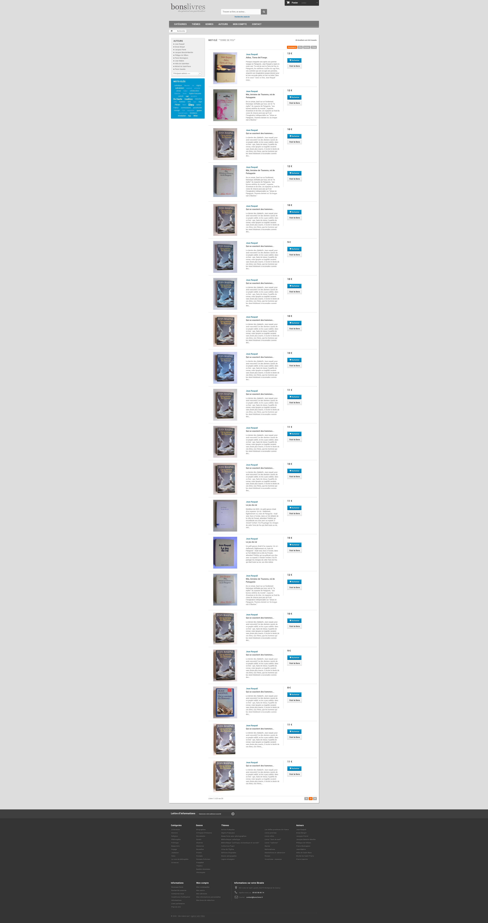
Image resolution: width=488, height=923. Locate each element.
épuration (194, 96)
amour (178, 91)
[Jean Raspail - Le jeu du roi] (225, 516)
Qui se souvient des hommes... (260, 133)
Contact (257, 24)
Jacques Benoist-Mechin (184, 52)
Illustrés (199, 843)
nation (198, 105)
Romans (199, 856)
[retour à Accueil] (171, 31)
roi (187, 96)
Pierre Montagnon (181, 58)
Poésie (199, 853)
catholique (178, 85)
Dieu (191, 105)
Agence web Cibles (198, 916)
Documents (200, 836)
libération (177, 93)
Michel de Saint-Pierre (183, 66)
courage (177, 110)
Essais (198, 839)
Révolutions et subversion (275, 853)
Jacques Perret (180, 50)
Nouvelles (200, 849)
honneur (182, 102)
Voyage (174, 849)
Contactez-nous (177, 894)
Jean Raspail (179, 44)
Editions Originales (228, 853)
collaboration (194, 91)
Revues (267, 856)
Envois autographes (229, 856)
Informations (176, 900)
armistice (197, 88)
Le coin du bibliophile (179, 859)
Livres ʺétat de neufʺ (273, 839)
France (176, 108)
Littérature (175, 829)
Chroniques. (201, 872)
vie (193, 85)
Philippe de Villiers (181, 55)
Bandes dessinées (203, 869)
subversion (179, 88)
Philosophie (176, 839)
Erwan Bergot (180, 47)
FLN (183, 110)
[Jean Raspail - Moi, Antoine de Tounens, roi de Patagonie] (225, 105)
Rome (184, 93)
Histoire (174, 833)
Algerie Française (228, 833)
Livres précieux (270, 833)
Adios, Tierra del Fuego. (256, 57)
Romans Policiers (203, 859)
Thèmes (196, 24)
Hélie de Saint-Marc (182, 64)
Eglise (185, 91)
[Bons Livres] (194, 7)
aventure (189, 88)
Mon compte (240, 24)
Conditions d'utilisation (180, 897)
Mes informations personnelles (208, 897)
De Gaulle (177, 99)
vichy (175, 102)
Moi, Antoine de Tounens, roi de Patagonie (260, 96)
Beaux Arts (175, 846)
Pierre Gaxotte (180, 69)
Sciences (175, 863)
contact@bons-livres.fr (254, 897)
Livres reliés (269, 836)
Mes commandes (202, 887)
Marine (267, 846)
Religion (174, 836)
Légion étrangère (227, 859)
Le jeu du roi (251, 505)
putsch (181, 96)
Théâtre (199, 866)
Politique (175, 843)
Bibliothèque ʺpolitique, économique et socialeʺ (240, 843)
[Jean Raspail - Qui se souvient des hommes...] (225, 144)
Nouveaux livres (177, 887)
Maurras (187, 85)
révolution (182, 115)
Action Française (227, 829)
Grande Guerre (182, 113)
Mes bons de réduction (205, 900)
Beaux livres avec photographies (233, 836)
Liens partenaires (178, 904)
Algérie (198, 85)
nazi (194, 102)
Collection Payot (228, 846)
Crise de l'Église (227, 849)
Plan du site (176, 907)
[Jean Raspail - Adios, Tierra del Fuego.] (225, 68)
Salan (184, 105)
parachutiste (197, 108)
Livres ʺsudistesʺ (271, 843)
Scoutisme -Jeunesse (273, 859)
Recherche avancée (242, 17)
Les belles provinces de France (277, 829)
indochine (198, 99)
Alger (200, 102)
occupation (190, 110)
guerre (199, 110)
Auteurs (223, 24)
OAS (189, 102)
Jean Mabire (179, 61)
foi (189, 115)
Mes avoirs (200, 890)
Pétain (177, 104)
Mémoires (200, 846)
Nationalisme (270, 849)
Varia (173, 856)
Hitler (195, 115)
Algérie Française (195, 93)
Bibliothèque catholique (230, 839)
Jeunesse (175, 853)
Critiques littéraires (204, 833)
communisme (186, 108)
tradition (189, 99)
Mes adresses (201, 894)
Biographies (201, 829)
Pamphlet (200, 863)
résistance (193, 113)
